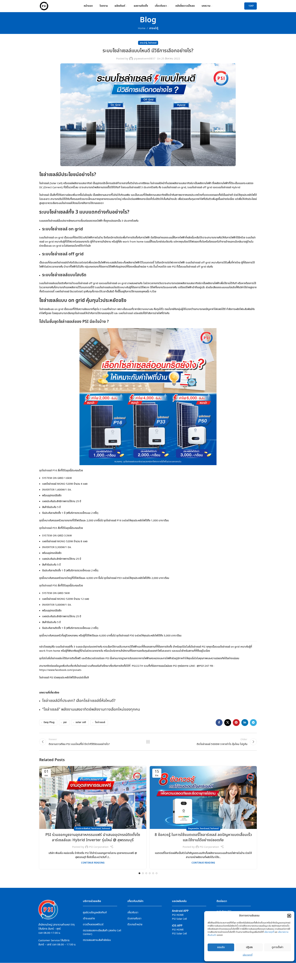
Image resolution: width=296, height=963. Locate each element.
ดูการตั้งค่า (277, 947)
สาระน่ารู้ (153, 28)
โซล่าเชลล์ (100, 722)
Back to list (148, 741)
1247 (251, 6)
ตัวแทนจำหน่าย (134, 925)
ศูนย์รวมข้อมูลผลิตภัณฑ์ (95, 913)
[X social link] (227, 722)
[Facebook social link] (219, 722)
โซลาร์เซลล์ (96, 828)
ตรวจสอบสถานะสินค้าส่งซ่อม (97, 940)
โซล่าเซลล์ (152, 42)
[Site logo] (44, 6)
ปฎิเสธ (249, 947)
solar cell (81, 722)
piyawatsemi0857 (144, 59)
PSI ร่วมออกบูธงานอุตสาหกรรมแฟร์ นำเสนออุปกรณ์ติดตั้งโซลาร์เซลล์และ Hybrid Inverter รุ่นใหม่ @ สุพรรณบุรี (92, 837)
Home (141, 28)
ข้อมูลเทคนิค (193, 828)
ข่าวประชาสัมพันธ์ (83, 828)
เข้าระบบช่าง (89, 919)
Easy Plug (49, 722)
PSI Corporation (98, 847)
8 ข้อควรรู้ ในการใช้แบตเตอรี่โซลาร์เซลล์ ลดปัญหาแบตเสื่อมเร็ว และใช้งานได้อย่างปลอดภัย (203, 837)
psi (65, 722)
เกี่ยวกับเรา (132, 913)
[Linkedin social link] (244, 722)
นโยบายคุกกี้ (269, 932)
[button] (289, 915)
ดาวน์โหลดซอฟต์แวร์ (93, 925)
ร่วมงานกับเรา (134, 919)
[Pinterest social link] (236, 722)
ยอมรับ (221, 947)
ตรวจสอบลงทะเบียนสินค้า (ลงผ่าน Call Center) (102, 932)
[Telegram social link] (253, 722)
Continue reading (92, 863)
